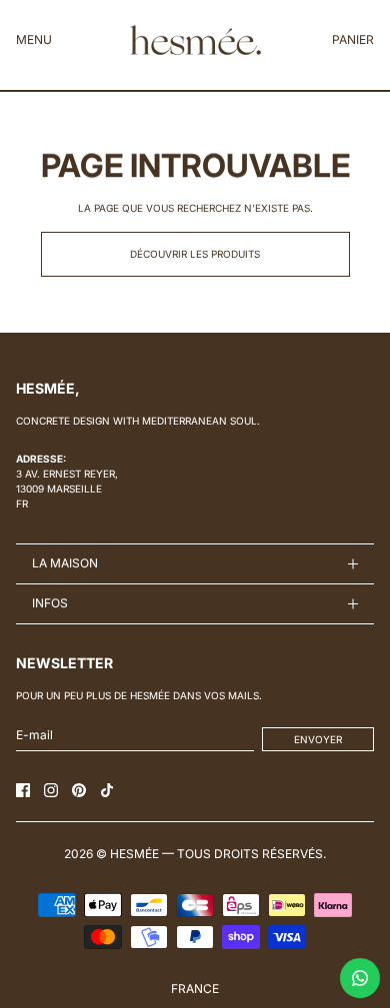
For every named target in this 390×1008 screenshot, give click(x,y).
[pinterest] (79, 790)
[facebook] (23, 790)
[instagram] (51, 790)
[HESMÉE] (195, 40)
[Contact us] (360, 978)
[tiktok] (107, 790)
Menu (34, 39)
